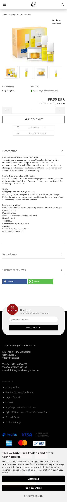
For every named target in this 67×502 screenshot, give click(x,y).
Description (9, 151)
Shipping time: (9, 90)
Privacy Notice (12, 387)
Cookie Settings (13, 422)
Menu (4, 4)
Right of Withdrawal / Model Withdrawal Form (27, 412)
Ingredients (9, 254)
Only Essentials (33, 487)
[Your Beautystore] (33, 4)
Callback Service (13, 417)
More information (33, 495)
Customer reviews (14, 270)
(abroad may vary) (50, 91)
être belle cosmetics (56, 21)
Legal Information (13, 397)
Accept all (33, 478)
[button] (14, 281)
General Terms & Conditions (19, 392)
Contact (9, 402)
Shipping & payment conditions (20, 407)
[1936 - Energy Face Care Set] (33, 42)
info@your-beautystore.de (24, 370)
